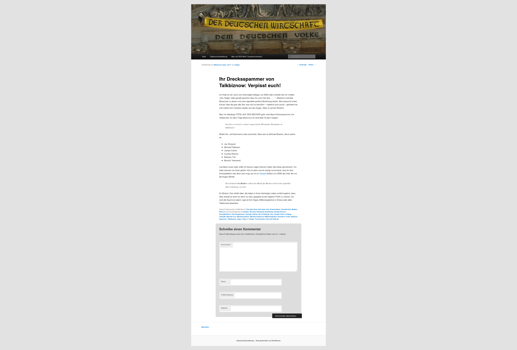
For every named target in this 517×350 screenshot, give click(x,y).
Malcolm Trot (231, 216)
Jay (271, 214)
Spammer (223, 219)
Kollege (288, 214)
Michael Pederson (257, 216)
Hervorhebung (263, 214)
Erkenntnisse (275, 209)
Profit (288, 216)
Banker (246, 211)
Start (204, 56)
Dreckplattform (225, 214)
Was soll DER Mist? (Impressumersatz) (246, 56)
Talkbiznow (232, 219)
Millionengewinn (271, 216)
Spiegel (262, 173)
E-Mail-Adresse (227, 294)
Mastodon (205, 327)
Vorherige (302, 64)
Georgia (249, 214)
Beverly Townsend (257, 211)
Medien (294, 209)
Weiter (312, 64)
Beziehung (269, 211)
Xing (244, 219)
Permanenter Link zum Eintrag (266, 219)
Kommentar (226, 244)
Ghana (254, 214)
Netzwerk (281, 216)
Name (223, 281)
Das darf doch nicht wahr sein (258, 209)
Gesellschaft (286, 209)
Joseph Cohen (279, 214)
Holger (237, 65)
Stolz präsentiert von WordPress (268, 340)
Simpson (294, 216)
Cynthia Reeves (280, 211)
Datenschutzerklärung (218, 56)
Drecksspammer (238, 214)
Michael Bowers (243, 216)
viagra (239, 219)
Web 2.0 (222, 211)
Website (224, 308)
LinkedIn (222, 216)
